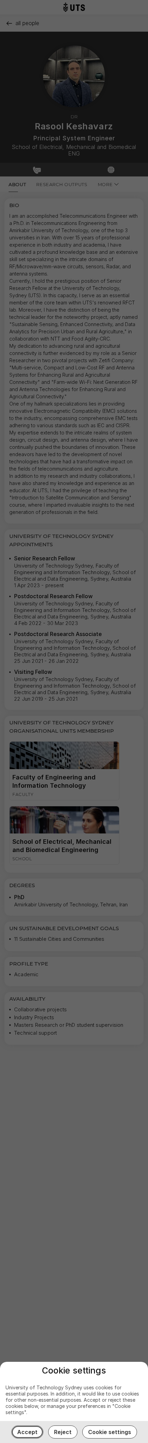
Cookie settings (109, 1432)
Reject (63, 1432)
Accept (27, 1432)
